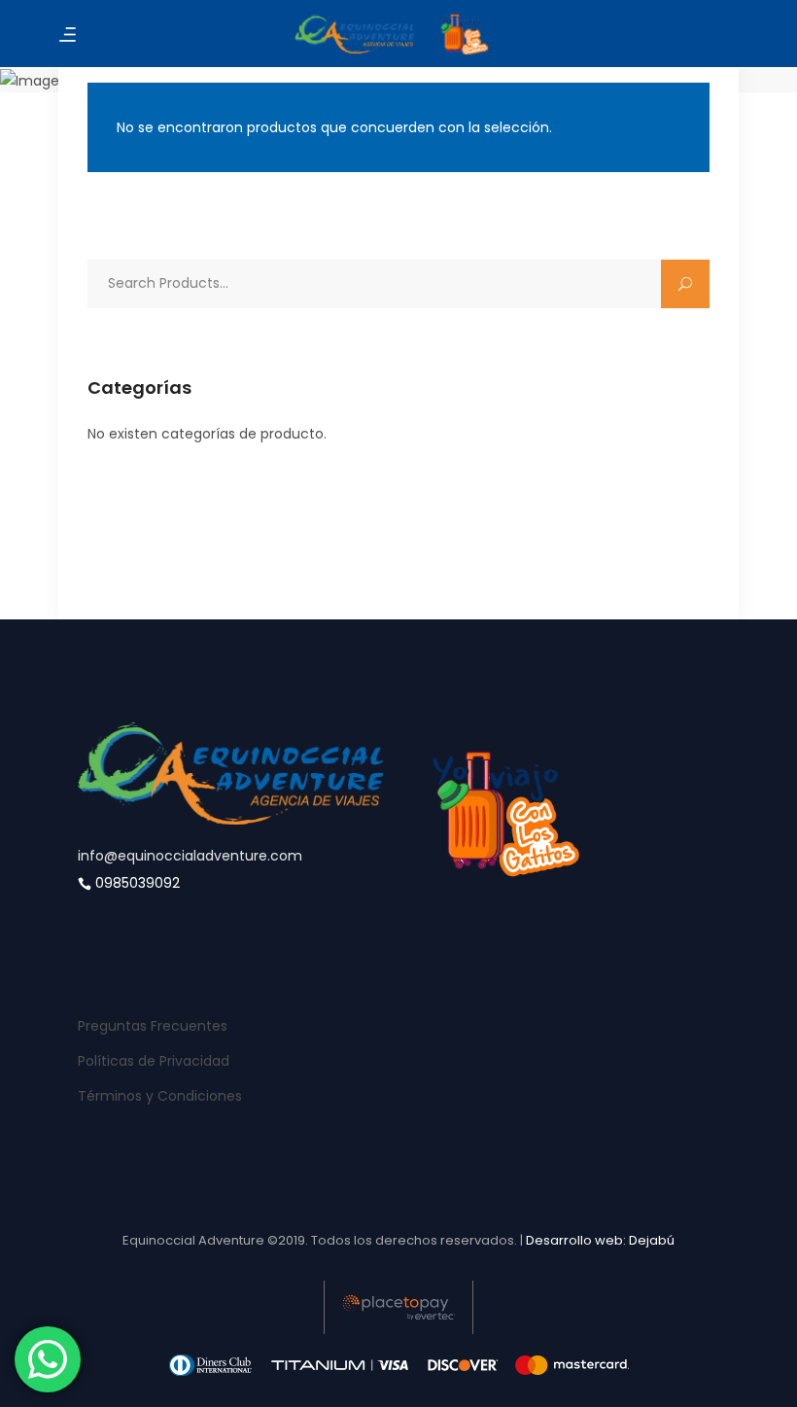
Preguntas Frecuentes (152, 1026)
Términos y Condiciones (160, 1096)
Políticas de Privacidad (153, 1061)
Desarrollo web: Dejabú (600, 1240)
